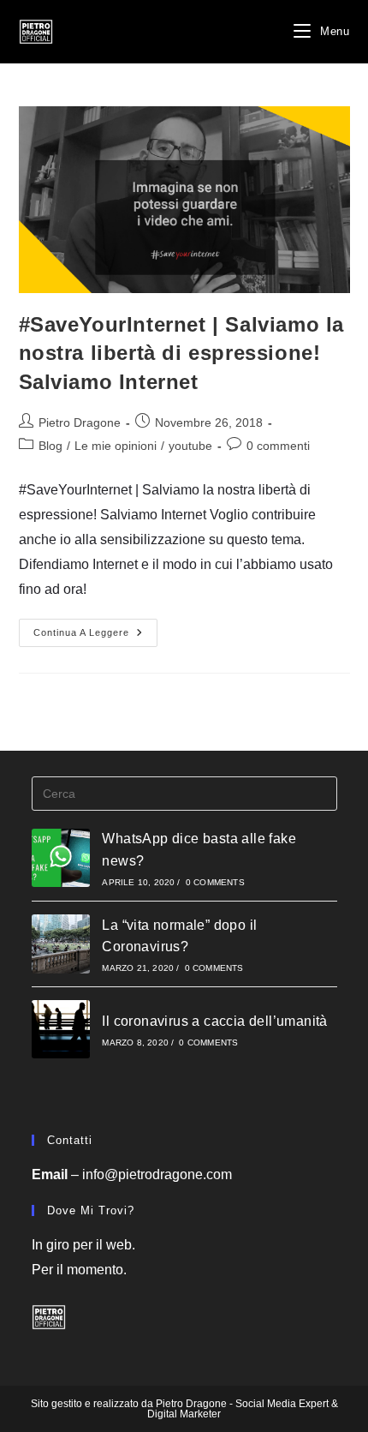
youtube (190, 445)
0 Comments (215, 882)
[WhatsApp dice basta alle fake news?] (61, 858)
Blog (50, 445)
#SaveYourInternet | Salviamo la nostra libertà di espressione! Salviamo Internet (182, 353)
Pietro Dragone (80, 422)
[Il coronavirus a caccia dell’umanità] (61, 1029)
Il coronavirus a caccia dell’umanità (214, 1021)
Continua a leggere (95, 636)
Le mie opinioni (115, 445)
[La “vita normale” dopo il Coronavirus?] (61, 944)
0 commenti (278, 445)
